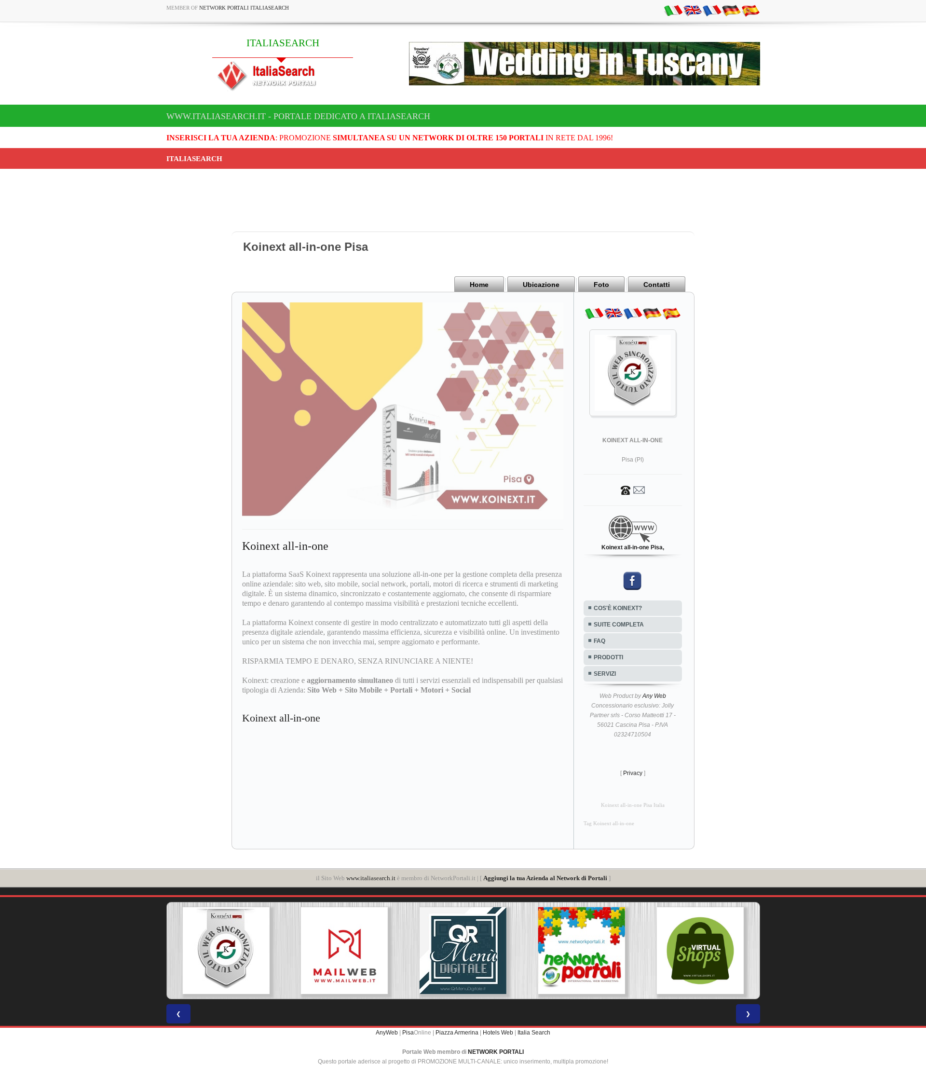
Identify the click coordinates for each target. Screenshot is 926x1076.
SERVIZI (605, 673)
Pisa (408, 1032)
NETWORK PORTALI (496, 1052)
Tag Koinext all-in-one (609, 823)
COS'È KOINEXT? (618, 608)
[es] (750, 10)
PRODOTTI (608, 657)
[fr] (712, 10)
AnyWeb (387, 1032)
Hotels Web (498, 1032)
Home (479, 284)
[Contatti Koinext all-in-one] (633, 489)
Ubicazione (541, 284)
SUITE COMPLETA (619, 624)
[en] (692, 10)
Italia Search (533, 1032)
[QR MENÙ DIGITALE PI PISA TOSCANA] (344, 950)
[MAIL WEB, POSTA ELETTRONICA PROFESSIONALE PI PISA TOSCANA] (225, 950)
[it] (673, 10)
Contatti (656, 284)
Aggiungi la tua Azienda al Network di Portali (545, 878)
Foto (601, 284)
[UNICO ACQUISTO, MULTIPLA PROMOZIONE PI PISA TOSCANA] (463, 950)
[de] (731, 10)
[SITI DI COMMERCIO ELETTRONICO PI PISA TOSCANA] (581, 950)
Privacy (632, 773)
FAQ (599, 641)
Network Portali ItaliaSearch (244, 8)
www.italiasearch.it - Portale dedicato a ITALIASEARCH (298, 116)
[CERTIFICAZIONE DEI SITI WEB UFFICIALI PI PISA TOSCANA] (700, 950)
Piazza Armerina (457, 1032)
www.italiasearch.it (370, 878)
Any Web (654, 696)
